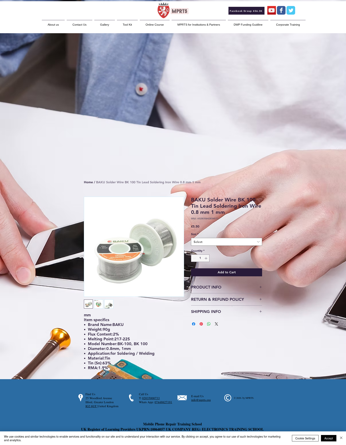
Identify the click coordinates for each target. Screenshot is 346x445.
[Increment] (206, 258)
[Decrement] (194, 258)
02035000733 (151, 398)
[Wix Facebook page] (281, 10)
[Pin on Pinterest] (201, 324)
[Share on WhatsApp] (208, 324)
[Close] (341, 438)
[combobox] (226, 242)
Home (88, 182)
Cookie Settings (305, 438)
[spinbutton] (200, 258)
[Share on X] (216, 324)
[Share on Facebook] (193, 324)
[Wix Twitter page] (291, 10)
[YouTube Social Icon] (271, 10)
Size (194, 234)
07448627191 (163, 402)
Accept (328, 438)
